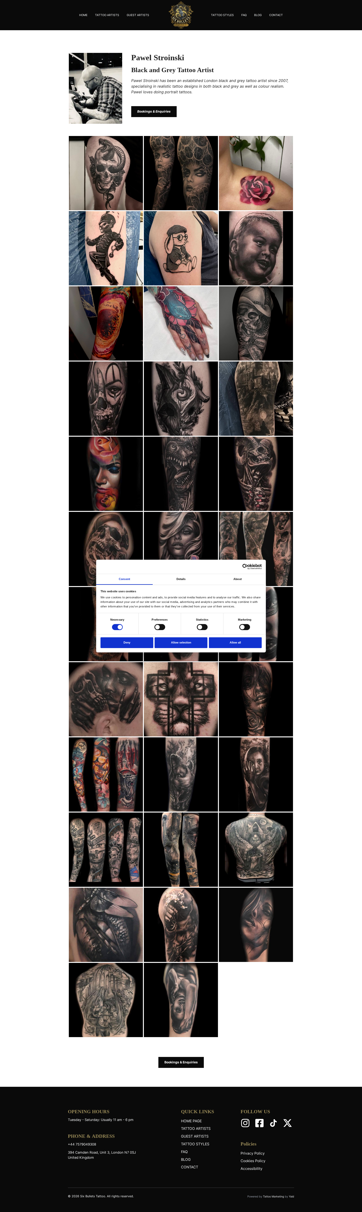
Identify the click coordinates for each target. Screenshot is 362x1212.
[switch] (159, 627)
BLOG (258, 15)
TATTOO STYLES (222, 15)
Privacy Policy (253, 1153)
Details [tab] (181, 579)
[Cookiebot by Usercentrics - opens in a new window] (245, 566)
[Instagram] (245, 1123)
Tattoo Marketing (274, 1196)
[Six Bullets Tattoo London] (181, 15)
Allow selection (181, 642)
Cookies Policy (253, 1161)
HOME (83, 15)
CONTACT (276, 15)
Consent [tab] (124, 579)
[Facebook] (259, 1123)
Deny (126, 642)
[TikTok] (273, 1123)
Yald (291, 1196)
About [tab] (237, 579)
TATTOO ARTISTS (107, 15)
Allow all (235, 642)
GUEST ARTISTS (138, 15)
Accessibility (251, 1168)
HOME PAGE (191, 1121)
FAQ (244, 15)
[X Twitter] (287, 1123)
